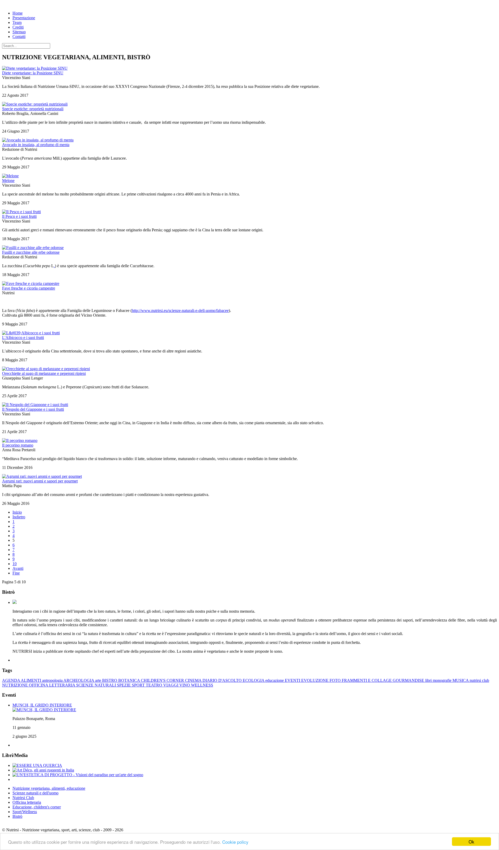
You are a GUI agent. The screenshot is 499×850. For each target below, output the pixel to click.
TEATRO (154, 685)
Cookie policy (235, 842)
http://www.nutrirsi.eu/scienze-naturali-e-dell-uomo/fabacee (180, 310)
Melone (8, 180)
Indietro (18, 517)
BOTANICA (129, 680)
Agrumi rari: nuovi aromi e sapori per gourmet (40, 481)
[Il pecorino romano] (19, 440)
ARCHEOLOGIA (79, 680)
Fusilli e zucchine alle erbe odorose (31, 252)
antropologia (52, 680)
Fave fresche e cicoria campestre (28, 288)
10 (14, 563)
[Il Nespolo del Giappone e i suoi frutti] (35, 404)
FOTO (336, 680)
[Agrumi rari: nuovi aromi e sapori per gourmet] (42, 476)
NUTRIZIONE (15, 685)
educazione (275, 680)
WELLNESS (202, 685)
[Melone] (10, 176)
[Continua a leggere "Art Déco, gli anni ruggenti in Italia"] (43, 770)
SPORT (139, 685)
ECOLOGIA (254, 680)
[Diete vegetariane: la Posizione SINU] (35, 68)
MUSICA (461, 680)
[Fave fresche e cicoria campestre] (30, 283)
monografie (442, 680)
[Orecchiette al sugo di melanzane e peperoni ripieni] (46, 369)
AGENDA (11, 680)
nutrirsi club (479, 680)
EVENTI (293, 680)
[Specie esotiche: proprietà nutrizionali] (35, 104)
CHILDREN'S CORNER (163, 680)
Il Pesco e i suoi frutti (19, 216)
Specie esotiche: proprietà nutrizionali (32, 109)
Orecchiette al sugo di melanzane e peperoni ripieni (44, 373)
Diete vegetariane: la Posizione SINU (32, 73)
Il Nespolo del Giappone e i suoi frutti (33, 409)
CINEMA (193, 680)
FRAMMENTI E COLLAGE (367, 680)
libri (429, 680)
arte (98, 680)
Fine (16, 573)
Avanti (17, 568)
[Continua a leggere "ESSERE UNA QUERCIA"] (37, 765)
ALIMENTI (31, 680)
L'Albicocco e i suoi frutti (23, 337)
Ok (471, 841)
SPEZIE (124, 685)
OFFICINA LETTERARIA (52, 685)
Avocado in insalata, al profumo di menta (35, 144)
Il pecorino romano (17, 445)
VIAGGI (171, 685)
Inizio (17, 512)
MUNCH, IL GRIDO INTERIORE (42, 705)
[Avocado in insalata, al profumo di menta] (38, 140)
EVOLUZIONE (315, 680)
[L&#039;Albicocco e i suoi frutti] (31, 333)
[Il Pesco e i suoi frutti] (21, 212)
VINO (185, 685)
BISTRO (110, 680)
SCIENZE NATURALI (96, 685)
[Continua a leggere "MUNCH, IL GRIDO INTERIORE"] (44, 710)
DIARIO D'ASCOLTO (222, 680)
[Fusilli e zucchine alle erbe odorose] (33, 247)
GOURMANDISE (409, 680)
